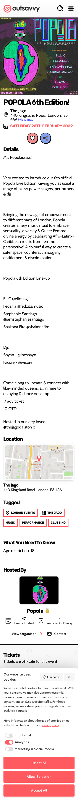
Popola (34, 611)
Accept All (39, 790)
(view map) (26, 119)
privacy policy (50, 725)
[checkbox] (17, 735)
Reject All (39, 763)
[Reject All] (69, 677)
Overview (53, 677)
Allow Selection (39, 777)
